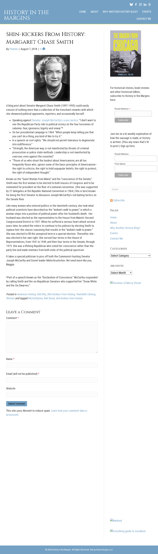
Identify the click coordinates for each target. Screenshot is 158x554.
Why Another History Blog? (120, 11)
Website (10, 388)
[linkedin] (145, 4)
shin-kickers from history (69, 298)
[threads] (149, 4)
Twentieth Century (85, 294)
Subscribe (119, 200)
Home (82, 11)
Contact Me (144, 18)
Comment (12, 318)
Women (10, 298)
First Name (120, 164)
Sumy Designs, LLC (104, 549)
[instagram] (140, 4)
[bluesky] (131, 4)
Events (146, 11)
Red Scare (49, 298)
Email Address (122, 108)
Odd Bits (41, 294)
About (94, 11)
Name (10, 359)
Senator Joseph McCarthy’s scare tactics (55, 120)
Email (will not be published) (22, 373)
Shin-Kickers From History (61, 294)
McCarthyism (35, 298)
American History (26, 294)
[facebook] (136, 4)
